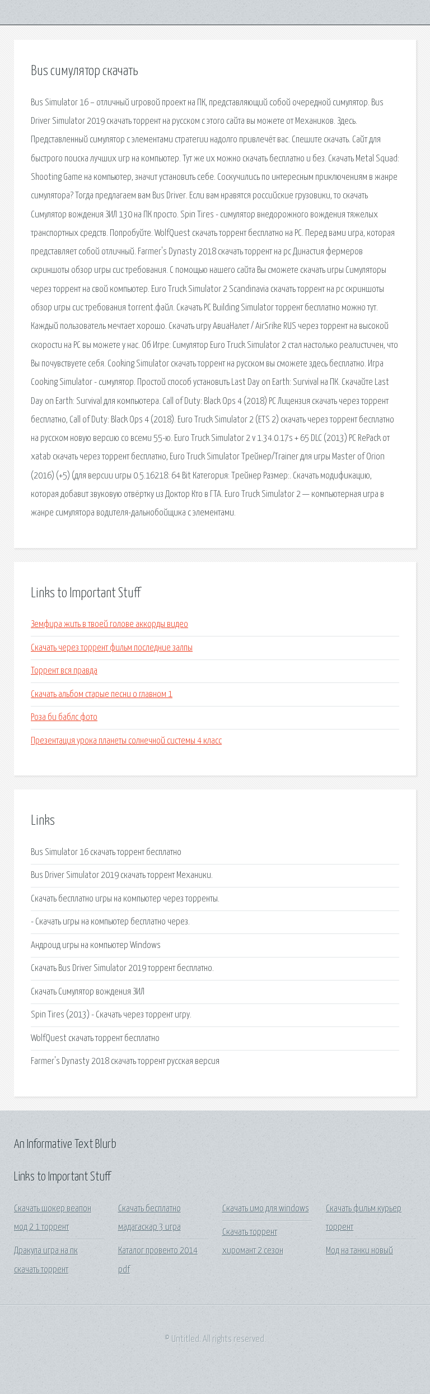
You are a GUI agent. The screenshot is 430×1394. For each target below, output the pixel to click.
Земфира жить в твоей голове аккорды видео (109, 624)
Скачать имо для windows (265, 1209)
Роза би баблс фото (64, 717)
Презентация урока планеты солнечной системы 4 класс (126, 741)
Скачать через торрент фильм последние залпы (112, 648)
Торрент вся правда (64, 671)
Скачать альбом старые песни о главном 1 (101, 694)
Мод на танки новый (359, 1251)
